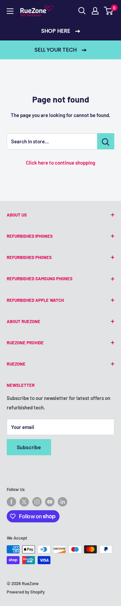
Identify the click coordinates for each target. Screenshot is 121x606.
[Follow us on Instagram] (37, 502)
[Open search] (82, 11)
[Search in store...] (105, 141)
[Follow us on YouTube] (49, 502)
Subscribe (29, 447)
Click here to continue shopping (60, 163)
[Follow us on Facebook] (11, 502)
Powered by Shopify (26, 592)
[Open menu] (10, 11)
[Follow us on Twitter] (24, 502)
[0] (109, 11)
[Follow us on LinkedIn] (62, 502)
